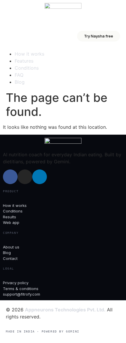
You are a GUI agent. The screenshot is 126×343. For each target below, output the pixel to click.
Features (24, 61)
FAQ (19, 75)
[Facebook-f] (10, 176)
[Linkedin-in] (39, 176)
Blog (20, 82)
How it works (29, 54)
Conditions (27, 68)
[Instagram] (25, 176)
